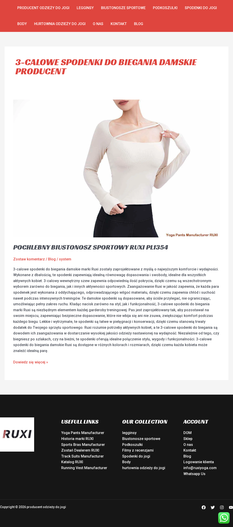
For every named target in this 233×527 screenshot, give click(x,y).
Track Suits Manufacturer (82, 456)
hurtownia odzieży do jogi (60, 24)
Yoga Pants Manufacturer (82, 433)
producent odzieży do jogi (43, 8)
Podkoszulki (165, 8)
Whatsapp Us (194, 474)
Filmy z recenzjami (138, 450)
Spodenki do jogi (201, 8)
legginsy (85, 8)
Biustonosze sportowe (123, 8)
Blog (138, 24)
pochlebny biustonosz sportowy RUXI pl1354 (90, 247)
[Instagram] (222, 507)
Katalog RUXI (72, 462)
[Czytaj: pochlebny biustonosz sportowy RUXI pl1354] (116, 168)
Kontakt (119, 24)
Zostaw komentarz (29, 259)
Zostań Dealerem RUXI (80, 450)
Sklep (187, 439)
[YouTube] (231, 507)
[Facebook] (204, 507)
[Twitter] (213, 507)
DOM (187, 433)
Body (22, 24)
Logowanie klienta (198, 462)
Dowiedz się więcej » (30, 361)
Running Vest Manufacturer (84, 468)
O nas (98, 24)
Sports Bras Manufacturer (83, 444)
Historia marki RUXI (77, 439)
